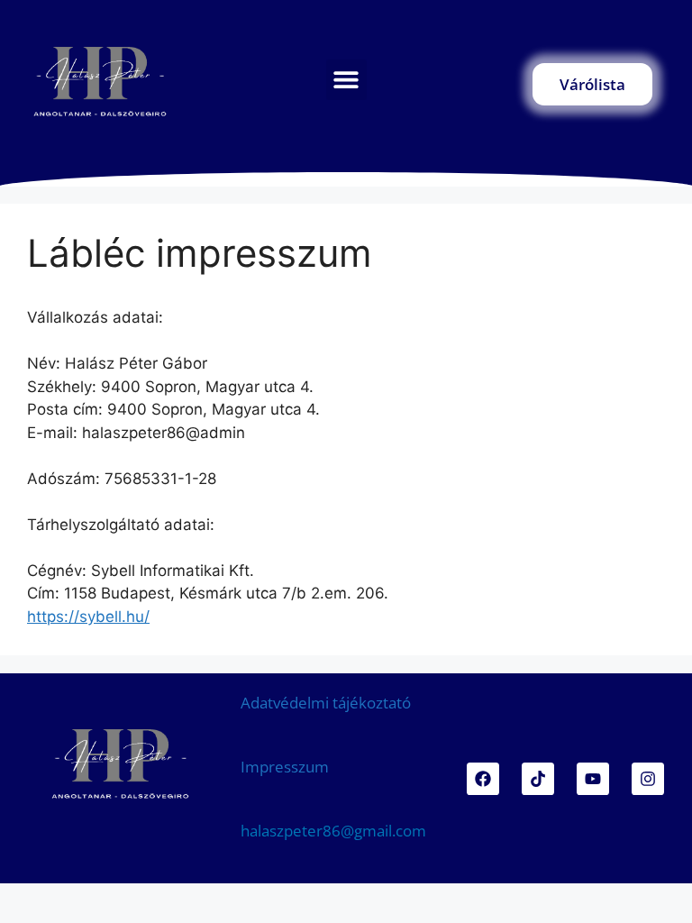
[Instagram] (648, 779)
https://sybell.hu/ (88, 617)
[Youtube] (593, 779)
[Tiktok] (538, 779)
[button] (346, 79)
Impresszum (285, 766)
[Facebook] (483, 779)
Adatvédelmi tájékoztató (326, 702)
